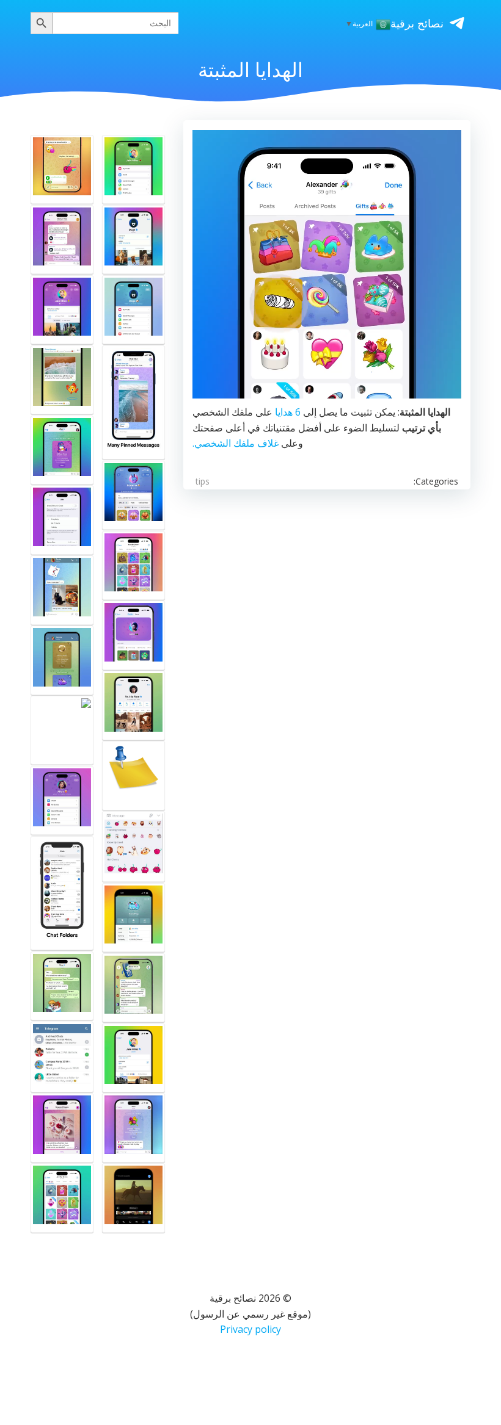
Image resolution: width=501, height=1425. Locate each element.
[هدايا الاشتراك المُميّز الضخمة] (62, 800)
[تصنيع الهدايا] (133, 495)
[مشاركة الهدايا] (133, 918)
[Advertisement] (250, 636)
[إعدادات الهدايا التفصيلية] (62, 520)
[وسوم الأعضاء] (133, 988)
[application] (326, 264)
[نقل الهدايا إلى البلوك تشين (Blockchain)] (62, 660)
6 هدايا (288, 412)
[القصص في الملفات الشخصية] (133, 705)
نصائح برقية (417, 23)
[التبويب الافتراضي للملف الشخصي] (133, 1058)
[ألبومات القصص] (62, 310)
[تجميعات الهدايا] (133, 565)
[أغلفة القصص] (133, 239)
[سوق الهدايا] (62, 450)
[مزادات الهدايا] (62, 169)
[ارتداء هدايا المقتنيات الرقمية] (133, 169)
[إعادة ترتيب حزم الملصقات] (133, 846)
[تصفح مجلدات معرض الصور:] (62, 590)
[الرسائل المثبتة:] (133, 402)
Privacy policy (250, 1329)
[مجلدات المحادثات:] (62, 893)
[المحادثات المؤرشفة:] (62, 1057)
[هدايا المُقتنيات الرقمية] (133, 775)
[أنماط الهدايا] (62, 986)
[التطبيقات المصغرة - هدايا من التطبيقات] (62, 730)
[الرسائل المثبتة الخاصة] (62, 380)
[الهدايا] (133, 1127)
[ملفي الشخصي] (133, 310)
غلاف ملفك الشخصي (236, 443)
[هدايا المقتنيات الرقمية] (133, 635)
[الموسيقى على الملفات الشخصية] (62, 239)
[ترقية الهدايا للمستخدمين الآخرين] (62, 1198)
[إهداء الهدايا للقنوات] (62, 1127)
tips (203, 481)
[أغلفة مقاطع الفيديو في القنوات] (133, 1198)
